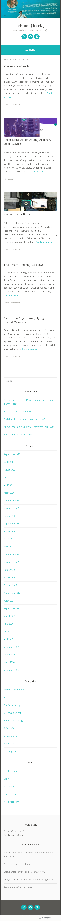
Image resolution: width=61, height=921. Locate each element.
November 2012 (11, 669)
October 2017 (10, 585)
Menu (32, 49)
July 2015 (8, 631)
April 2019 (8, 546)
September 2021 (12, 454)
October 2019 (10, 515)
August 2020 (9, 469)
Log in (6, 778)
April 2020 (8, 485)
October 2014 (10, 654)
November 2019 (11, 508)
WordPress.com (11, 801)
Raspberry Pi (10, 743)
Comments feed (11, 794)
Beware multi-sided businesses (18, 434)
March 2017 (9, 600)
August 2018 (9, 577)
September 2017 (12, 592)
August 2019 (9, 531)
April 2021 (8, 461)
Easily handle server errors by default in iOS (24, 419)
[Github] (30, 36)
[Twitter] (24, 36)
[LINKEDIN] (37, 907)
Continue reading (35, 171)
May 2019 (8, 538)
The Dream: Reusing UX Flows (24, 265)
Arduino (7, 697)
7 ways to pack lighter (18, 214)
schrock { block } (30, 26)
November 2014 (11, 646)
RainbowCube (10, 728)
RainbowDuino (10, 735)
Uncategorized (11, 751)
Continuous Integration (14, 705)
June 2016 (8, 623)
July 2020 (8, 477)
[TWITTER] (23, 907)
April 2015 (8, 639)
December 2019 (11, 500)
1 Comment (9, 179)
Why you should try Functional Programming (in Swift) (29, 426)
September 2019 (12, 523)
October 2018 (10, 569)
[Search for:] (30, 380)
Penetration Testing (13, 720)
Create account (11, 770)
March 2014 (9, 662)
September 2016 (12, 608)
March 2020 (9, 492)
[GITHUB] (30, 907)
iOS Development (12, 712)
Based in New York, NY (14, 831)
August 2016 (9, 615)
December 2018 (11, 554)
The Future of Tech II (18, 66)
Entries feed (9, 786)
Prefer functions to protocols (17, 411)
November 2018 (11, 562)
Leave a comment (12, 104)
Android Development (14, 689)
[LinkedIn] (36, 36)
